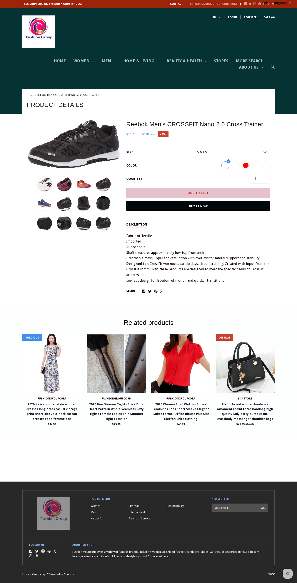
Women (82, 61)
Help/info (96, 518)
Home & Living (139, 61)
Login (232, 17)
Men (107, 61)
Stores (221, 61)
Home (60, 61)
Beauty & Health (185, 61)
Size (129, 152)
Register (250, 17)
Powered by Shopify (61, 574)
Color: (131, 165)
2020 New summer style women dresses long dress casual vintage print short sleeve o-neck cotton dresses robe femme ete (52, 412)
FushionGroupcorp (51, 398)
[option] (74, 144)
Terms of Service (139, 518)
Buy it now (198, 206)
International (137, 512)
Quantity (134, 178)
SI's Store (245, 398)
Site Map (134, 505)
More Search (250, 61)
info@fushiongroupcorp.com (213, 3)
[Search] (273, 69)
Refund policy (175, 505)
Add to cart (198, 193)
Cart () (269, 17)
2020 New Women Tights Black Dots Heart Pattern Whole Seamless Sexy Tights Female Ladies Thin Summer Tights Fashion (116, 412)
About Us (249, 67)
